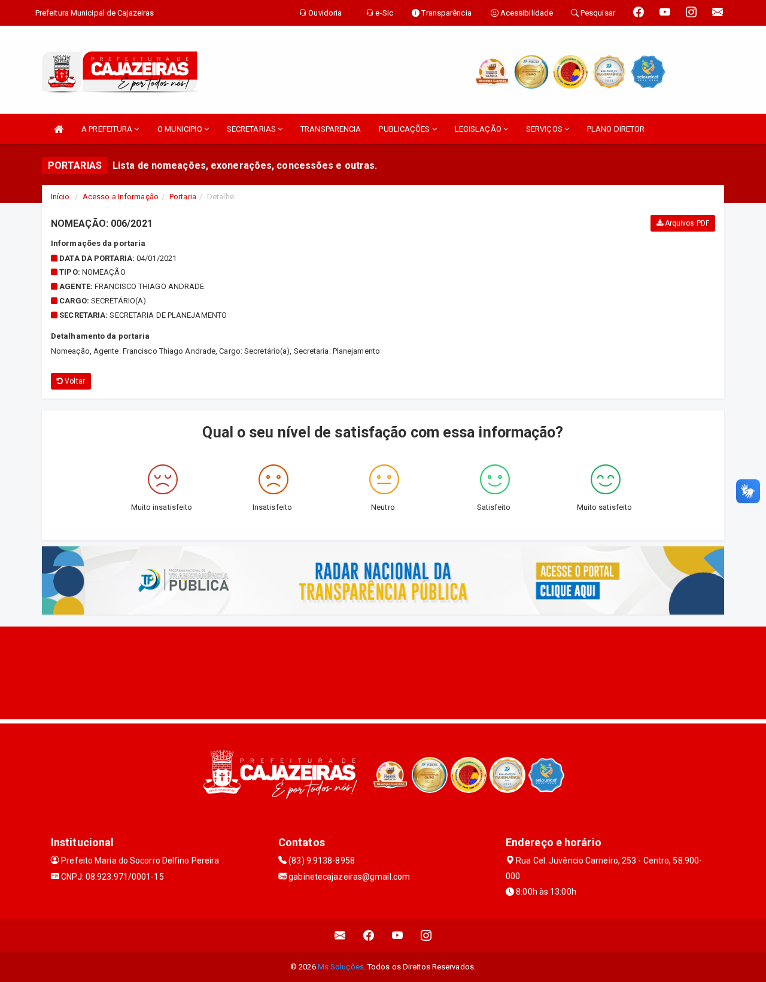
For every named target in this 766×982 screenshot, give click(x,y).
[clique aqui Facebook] (368, 935)
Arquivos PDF (686, 223)
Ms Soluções (341, 966)
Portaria (182, 196)
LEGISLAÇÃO (479, 128)
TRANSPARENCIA (330, 128)
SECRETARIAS (252, 128)
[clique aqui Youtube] (397, 935)
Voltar (74, 381)
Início (60, 196)
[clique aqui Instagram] (426, 935)
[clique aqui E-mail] (340, 935)
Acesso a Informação (121, 196)
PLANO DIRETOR (616, 128)
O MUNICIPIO (180, 128)
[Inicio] (58, 129)
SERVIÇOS (545, 128)
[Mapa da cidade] (383, 671)
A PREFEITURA (107, 128)
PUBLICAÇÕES (405, 128)
